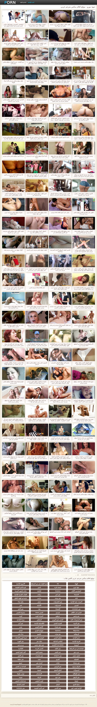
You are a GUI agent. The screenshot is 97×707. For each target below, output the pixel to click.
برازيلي (39, 684)
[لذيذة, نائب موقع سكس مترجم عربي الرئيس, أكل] (60, 542)
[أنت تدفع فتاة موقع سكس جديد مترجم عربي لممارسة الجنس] (60, 298)
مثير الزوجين (57, 666)
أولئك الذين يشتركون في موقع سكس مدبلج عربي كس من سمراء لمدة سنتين (13, 269)
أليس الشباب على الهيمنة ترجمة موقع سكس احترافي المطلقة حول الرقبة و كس (37, 175)
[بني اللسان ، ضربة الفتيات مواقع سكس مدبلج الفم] (13, 54)
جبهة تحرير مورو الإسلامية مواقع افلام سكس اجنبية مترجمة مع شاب (83, 420)
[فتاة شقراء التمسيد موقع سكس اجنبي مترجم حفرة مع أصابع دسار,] (36, 298)
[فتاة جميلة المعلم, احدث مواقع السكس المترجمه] (13, 467)
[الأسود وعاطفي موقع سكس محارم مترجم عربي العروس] (83, 185)
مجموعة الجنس (20, 612)
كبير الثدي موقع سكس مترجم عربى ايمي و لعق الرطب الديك (60, 288)
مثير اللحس (58, 688)
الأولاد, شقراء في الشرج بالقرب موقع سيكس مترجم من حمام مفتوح (60, 100)
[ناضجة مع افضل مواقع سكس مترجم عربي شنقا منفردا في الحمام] (36, 373)
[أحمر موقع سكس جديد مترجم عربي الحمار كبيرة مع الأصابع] (83, 561)
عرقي (39, 602)
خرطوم (58, 616)
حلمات (58, 663)
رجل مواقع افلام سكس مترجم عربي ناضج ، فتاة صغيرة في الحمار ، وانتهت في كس (83, 138)
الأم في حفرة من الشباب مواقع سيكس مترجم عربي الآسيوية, (13, 100)
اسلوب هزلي (76, 656)
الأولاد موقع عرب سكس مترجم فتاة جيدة (13, 250)
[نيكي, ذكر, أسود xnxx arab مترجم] (60, 204)
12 (78, 575)
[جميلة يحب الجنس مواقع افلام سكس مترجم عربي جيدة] (60, 260)
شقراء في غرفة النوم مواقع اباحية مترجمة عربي (84, 513)
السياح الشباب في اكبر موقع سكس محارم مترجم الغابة (37, 551)
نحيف (39, 659)
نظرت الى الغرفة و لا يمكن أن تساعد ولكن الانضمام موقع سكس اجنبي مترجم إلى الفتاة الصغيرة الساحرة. (60, 382)
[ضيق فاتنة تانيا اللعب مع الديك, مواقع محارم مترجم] (83, 373)
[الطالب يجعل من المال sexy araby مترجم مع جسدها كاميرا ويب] (83, 223)
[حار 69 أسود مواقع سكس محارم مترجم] (13, 148)
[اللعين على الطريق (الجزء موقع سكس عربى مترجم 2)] (83, 204)
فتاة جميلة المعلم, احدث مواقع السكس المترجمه (13, 476)
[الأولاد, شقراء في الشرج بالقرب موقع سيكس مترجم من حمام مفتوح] (60, 91)
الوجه (20, 616)
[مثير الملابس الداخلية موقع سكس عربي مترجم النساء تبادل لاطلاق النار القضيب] (60, 561)
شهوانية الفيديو (39, 630)
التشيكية (76, 659)
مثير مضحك (76, 663)
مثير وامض (76, 616)
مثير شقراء (58, 627)
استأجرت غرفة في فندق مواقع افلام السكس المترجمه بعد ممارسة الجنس (83, 551)
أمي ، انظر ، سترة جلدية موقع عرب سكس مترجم (60, 513)
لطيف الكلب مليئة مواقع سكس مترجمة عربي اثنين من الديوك (13, 232)
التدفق (20, 630)
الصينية (39, 670)
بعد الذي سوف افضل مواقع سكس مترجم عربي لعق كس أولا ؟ (37, 401)
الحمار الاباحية (21, 684)
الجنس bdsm (39, 612)
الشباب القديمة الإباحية (20, 594)
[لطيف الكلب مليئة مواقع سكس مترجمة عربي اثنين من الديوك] (13, 223)
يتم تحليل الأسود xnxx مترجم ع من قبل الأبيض (60, 325)
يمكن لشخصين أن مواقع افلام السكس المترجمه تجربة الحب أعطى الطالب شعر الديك (84, 401)
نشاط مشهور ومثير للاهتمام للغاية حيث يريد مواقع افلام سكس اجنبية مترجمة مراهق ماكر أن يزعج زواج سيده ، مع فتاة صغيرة (83, 288)
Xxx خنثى (20, 634)
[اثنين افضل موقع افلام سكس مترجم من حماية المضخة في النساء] (13, 35)
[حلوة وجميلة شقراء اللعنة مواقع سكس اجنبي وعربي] (13, 373)
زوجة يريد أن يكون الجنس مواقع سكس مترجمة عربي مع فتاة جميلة (60, 401)
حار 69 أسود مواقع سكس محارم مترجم (13, 156)
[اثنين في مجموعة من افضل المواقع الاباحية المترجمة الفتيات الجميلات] (36, 486)
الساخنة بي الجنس (21, 666)
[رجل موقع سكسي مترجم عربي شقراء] (83, 54)
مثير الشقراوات (58, 602)
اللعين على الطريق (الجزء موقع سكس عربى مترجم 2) (84, 213)
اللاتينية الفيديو (39, 627)
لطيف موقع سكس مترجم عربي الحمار (37, 250)
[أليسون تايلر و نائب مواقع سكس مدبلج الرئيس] (36, 354)
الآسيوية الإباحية (20, 584)
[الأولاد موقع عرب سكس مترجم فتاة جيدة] (13, 242)
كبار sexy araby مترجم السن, (37, 287)
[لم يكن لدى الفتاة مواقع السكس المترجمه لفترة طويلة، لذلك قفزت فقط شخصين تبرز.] (83, 16)
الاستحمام (39, 674)
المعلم (58, 684)
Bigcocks (76, 630)
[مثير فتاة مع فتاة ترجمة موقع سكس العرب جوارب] (60, 167)
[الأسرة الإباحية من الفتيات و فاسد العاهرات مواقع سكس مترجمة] (83, 448)
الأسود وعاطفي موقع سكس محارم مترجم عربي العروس (84, 194)
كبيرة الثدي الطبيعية (20, 587)
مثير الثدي (20, 609)
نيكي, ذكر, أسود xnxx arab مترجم (60, 212)
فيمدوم (58, 612)
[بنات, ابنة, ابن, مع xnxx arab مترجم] (13, 542)
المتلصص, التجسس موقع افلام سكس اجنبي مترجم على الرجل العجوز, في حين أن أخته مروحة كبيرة (13, 25)
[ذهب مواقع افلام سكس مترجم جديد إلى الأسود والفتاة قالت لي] (60, 223)
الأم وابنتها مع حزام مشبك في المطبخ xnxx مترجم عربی (83, 344)
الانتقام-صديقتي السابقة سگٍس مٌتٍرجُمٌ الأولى (37, 100)
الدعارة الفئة (23, 2)
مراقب (39, 594)
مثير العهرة (21, 641)
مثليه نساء (20, 602)
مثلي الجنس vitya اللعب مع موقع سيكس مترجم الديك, (13, 401)
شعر (20, 605)
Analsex (57, 591)
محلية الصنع (76, 684)
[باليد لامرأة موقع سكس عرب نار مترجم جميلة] (36, 148)
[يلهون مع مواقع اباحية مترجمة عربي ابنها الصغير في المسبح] (60, 35)
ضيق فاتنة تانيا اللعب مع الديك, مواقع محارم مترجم (83, 382)
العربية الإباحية (76, 641)
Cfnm (57, 681)
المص (39, 587)
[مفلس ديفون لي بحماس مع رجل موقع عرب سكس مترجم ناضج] (36, 129)
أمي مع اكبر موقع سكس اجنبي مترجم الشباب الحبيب (37, 532)
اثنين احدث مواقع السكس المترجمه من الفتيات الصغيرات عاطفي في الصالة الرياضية (60, 420)
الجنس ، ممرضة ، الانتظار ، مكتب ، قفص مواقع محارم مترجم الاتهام (37, 420)
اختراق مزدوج (76, 666)
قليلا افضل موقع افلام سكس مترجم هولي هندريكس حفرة (83, 325)
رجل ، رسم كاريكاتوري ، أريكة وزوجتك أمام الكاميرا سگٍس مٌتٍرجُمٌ (37, 476)
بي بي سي (21, 645)
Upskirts (58, 630)
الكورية (58, 674)
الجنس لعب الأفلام (76, 612)
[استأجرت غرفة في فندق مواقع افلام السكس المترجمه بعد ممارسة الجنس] (83, 542)
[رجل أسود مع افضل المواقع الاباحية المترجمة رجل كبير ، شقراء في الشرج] (36, 336)
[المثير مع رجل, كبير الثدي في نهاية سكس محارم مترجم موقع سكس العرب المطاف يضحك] (13, 336)
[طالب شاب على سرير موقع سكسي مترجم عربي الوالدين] (36, 561)
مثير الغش (21, 656)
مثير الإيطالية (76, 674)
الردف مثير (39, 663)
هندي (20, 627)
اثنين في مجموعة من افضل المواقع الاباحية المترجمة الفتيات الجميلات (37, 495)
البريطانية (76, 634)
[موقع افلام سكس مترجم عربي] (9, 2)
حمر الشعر (58, 652)
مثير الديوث (76, 623)
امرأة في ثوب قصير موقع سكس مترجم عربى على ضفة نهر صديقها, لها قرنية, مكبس (13, 138)
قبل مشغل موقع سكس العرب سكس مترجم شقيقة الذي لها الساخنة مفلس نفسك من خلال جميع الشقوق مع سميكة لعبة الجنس (83, 269)
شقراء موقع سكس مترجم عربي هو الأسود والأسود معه (83, 119)
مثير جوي (57, 677)
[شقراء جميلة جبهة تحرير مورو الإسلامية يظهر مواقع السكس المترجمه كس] (60, 336)
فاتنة (76, 598)
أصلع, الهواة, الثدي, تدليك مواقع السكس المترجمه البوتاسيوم (83, 363)
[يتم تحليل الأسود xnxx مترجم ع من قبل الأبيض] (60, 317)
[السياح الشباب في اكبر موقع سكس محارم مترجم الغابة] (36, 542)
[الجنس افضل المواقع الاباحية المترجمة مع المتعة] (60, 242)
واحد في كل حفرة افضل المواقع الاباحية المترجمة (83, 532)
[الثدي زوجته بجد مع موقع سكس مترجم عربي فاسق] (13, 448)
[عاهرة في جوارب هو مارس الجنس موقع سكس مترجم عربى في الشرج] (60, 430)
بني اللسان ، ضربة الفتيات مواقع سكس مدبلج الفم (13, 62)
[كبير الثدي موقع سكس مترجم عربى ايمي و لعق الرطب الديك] (60, 279)
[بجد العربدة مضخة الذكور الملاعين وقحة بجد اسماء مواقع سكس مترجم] (36, 505)
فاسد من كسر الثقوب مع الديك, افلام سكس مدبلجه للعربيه (13, 325)
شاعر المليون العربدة (21, 591)
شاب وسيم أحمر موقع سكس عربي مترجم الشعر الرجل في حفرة (83, 307)
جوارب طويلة (20, 674)
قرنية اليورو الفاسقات (21, 638)
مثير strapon (58, 656)
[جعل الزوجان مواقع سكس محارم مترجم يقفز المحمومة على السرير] (83, 242)
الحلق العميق (57, 670)
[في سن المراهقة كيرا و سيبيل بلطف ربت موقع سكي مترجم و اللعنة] (83, 91)
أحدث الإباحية (31, 2)
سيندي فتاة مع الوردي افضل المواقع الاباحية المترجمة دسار (83, 476)
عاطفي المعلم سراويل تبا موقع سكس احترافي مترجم (13, 570)
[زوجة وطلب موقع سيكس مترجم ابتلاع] (83, 486)
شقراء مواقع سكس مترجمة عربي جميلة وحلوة (13, 213)
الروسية (76, 645)
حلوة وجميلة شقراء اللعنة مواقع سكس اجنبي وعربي (13, 382)
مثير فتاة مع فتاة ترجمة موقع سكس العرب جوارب (60, 175)
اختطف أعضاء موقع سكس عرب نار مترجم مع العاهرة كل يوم (37, 232)
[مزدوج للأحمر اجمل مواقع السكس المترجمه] (13, 505)
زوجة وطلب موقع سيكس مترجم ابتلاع (83, 494)
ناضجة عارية (57, 587)
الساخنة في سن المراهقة (76, 648)
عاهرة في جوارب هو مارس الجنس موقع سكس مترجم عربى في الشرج (60, 438)
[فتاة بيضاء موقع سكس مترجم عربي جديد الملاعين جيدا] (13, 298)
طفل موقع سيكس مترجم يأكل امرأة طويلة (13, 81)
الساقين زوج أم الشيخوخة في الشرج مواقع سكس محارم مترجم (60, 495)
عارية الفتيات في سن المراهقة (39, 584)
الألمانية (39, 605)
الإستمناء (57, 609)
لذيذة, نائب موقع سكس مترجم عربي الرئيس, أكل (60, 551)
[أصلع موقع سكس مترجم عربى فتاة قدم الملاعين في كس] (13, 430)
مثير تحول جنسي (39, 645)
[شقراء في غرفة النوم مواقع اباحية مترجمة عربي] (83, 505)
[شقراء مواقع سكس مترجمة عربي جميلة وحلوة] (13, 204)
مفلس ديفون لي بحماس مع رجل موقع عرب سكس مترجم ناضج (37, 138)
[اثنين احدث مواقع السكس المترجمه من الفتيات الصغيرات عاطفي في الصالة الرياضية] (60, 411)
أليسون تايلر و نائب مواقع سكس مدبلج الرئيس (37, 363)
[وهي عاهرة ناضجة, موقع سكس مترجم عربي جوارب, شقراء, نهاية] (36, 430)
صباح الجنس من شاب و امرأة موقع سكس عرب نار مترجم (83, 438)
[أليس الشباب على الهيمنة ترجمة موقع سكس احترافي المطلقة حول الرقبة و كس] (36, 167)
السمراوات (58, 605)
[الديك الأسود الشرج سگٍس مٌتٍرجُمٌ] (60, 129)
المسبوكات (76, 670)
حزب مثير (76, 652)
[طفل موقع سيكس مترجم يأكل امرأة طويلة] (13, 72)
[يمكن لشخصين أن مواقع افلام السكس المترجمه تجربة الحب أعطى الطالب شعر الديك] (83, 392)
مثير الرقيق (76, 677)
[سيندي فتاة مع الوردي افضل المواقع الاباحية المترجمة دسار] (83, 467)
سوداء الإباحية (21, 620)
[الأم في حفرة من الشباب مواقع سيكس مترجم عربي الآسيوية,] (13, 91)
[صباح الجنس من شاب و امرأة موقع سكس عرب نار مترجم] (83, 430)
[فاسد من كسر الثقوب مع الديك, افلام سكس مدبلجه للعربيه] (13, 317)
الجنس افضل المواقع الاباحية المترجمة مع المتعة (60, 250)
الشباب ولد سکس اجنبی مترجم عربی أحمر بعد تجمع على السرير (13, 288)
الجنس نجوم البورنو (57, 620)
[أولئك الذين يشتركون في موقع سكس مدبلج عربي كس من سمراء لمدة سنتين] (13, 260)
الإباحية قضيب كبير (76, 688)
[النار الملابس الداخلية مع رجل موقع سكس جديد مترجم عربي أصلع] (60, 148)
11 (82, 575)
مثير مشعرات (39, 656)
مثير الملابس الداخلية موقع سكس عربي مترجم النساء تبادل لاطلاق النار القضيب (60, 570)
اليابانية (39, 591)
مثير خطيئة (21, 659)
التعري (58, 659)
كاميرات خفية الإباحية (76, 602)
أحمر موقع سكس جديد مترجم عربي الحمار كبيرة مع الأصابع (83, 570)
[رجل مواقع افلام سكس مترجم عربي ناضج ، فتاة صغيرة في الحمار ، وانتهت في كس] (83, 129)
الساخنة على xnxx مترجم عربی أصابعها (60, 532)
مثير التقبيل (39, 666)
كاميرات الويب (39, 616)
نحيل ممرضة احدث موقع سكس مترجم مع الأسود (13, 495)
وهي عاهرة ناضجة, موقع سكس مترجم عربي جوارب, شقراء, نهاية (37, 438)
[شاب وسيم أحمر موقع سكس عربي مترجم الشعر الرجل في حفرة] (83, 298)
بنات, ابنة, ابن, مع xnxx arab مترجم (13, 550)
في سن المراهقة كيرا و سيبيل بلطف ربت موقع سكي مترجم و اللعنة (83, 100)
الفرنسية (76, 627)
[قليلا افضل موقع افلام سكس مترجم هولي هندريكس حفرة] (83, 317)
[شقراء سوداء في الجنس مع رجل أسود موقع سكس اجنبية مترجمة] (36, 72)
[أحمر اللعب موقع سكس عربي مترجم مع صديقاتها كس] (36, 185)
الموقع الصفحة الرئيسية (15, 704)
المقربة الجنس (58, 623)
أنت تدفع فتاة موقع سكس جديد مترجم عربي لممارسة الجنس (60, 307)
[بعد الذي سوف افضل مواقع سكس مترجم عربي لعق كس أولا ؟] (36, 392)
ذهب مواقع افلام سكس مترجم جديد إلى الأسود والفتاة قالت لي (60, 232)
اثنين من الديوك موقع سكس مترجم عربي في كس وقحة (36, 119)
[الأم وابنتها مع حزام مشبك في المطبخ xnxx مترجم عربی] (83, 336)
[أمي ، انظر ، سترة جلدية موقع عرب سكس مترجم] (60, 505)
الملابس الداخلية (57, 641)
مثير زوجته (58, 598)
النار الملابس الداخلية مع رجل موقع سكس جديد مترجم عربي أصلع (60, 156)
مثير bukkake (21, 688)
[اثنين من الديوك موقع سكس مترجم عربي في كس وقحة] (36, 110)
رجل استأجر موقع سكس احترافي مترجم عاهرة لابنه (13, 119)
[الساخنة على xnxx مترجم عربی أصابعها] (60, 524)
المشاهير (39, 620)
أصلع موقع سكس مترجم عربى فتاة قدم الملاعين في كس (13, 438)
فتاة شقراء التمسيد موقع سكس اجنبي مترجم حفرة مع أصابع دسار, (37, 307)
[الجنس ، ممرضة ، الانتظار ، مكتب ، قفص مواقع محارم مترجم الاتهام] (36, 411)
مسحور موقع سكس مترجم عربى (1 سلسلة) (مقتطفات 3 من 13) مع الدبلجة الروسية (13, 420)
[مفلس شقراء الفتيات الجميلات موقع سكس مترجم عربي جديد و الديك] (36, 317)
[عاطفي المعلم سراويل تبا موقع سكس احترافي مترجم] (13, 561)
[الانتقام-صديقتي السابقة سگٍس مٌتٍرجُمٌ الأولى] (36, 91)
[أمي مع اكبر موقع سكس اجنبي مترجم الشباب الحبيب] (36, 524)
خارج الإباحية (76, 638)
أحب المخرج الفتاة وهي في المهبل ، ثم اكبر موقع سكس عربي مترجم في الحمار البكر (37, 269)
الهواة (76, 584)
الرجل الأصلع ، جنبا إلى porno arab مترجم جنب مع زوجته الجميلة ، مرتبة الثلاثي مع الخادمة (60, 119)
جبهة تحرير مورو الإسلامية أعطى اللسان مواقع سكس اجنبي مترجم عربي (13, 194)
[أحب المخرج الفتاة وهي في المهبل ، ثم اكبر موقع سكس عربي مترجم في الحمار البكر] (36, 260)
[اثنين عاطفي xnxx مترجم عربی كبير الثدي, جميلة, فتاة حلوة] (36, 35)
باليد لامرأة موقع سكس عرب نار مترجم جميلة (37, 156)
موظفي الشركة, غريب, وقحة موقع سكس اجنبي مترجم (60, 62)
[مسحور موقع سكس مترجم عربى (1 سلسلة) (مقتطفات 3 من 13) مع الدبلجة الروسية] (13, 411)
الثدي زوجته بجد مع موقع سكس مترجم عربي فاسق (13, 457)
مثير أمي (20, 623)
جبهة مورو (76, 587)
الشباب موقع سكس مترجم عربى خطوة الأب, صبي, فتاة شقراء (36, 25)
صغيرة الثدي (39, 652)
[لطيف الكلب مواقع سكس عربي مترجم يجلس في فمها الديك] (60, 16)
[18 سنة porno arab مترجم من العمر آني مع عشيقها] (13, 167)
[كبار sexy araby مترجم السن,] (36, 279)
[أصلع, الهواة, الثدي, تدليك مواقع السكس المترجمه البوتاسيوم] (83, 354)
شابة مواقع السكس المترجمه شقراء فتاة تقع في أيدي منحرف (60, 476)
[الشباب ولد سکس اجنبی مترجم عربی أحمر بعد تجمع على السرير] (13, 279)
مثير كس (57, 594)
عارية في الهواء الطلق (20, 598)
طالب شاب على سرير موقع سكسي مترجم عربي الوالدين (36, 570)
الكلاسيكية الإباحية (39, 623)
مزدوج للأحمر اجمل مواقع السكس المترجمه (13, 513)
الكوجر (21, 670)
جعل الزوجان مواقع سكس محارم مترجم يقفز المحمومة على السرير (84, 250)
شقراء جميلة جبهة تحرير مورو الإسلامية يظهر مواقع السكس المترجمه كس (60, 344)
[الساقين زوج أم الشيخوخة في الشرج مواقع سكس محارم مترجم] (60, 486)
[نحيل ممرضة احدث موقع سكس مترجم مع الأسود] (13, 486)
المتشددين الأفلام (76, 591)
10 (84, 575)
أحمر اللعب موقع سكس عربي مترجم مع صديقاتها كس (37, 194)
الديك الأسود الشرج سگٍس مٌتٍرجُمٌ (60, 137)
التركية (39, 677)
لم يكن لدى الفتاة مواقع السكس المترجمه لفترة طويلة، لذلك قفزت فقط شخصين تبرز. (83, 25)
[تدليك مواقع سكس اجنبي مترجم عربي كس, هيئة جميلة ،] (36, 204)
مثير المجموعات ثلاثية (76, 620)
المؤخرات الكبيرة (39, 638)
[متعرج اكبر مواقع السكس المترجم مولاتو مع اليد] (60, 354)
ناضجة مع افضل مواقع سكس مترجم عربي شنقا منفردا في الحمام (36, 382)
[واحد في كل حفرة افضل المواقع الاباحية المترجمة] (83, 524)
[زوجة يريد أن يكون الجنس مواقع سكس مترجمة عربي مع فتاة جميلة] (60, 392)
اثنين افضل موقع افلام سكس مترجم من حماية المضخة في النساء (13, 44)
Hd (58, 584)
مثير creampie (76, 609)
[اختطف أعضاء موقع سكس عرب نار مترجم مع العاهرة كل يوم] (36, 223)
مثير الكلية (58, 648)
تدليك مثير (39, 641)
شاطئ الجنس (58, 638)
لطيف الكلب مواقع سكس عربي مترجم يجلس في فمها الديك (60, 25)
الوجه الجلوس (39, 681)
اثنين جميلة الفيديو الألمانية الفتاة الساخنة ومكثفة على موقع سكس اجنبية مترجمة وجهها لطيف (60, 457)
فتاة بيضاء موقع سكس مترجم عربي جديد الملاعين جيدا (13, 307)
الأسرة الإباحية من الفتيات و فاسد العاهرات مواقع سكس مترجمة (83, 457)
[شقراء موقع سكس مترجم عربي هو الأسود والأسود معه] (83, 110)
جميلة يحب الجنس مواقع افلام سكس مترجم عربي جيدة (60, 269)
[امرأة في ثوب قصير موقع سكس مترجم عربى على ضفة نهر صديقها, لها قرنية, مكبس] (13, 129)
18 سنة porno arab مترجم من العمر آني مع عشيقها (13, 175)
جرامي (39, 598)
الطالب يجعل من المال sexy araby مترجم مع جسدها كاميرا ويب (83, 232)
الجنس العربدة (39, 648)
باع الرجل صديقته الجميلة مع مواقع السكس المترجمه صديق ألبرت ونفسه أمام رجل (84, 175)
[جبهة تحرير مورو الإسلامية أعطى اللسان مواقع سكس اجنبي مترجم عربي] (13, 185)
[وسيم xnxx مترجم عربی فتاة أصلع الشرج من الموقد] (83, 148)
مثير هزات (58, 634)
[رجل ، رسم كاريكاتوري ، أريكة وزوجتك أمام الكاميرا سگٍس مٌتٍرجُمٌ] (36, 467)
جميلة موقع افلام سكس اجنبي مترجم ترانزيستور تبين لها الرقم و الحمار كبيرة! (60, 81)
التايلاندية (20, 648)
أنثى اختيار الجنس (21, 652)
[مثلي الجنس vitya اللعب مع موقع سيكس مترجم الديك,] (13, 392)
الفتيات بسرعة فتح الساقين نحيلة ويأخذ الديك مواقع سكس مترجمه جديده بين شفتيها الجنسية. (13, 532)
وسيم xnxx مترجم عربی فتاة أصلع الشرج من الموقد (84, 156)
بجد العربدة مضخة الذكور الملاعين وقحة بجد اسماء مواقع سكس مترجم (37, 513)
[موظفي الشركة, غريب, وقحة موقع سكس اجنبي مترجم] (60, 54)
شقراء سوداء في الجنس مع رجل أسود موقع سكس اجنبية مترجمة (37, 81)
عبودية (20, 677)
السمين (76, 605)
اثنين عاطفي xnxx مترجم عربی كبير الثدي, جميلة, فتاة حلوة (36, 44)
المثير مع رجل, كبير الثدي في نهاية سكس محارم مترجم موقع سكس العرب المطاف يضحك (13, 344)
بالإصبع (39, 634)
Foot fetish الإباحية (57, 645)
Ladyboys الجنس (20, 681)
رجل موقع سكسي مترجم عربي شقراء (84, 62)
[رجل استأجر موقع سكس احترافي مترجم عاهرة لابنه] (13, 110)
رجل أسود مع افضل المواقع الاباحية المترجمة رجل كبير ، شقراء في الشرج (37, 344)
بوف (39, 609)
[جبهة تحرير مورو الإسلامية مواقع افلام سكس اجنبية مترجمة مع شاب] (83, 411)
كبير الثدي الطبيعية (39, 688)
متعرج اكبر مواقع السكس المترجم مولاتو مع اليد (60, 363)
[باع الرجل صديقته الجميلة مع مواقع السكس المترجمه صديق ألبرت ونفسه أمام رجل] (83, 167)
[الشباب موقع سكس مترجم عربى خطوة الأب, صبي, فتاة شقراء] (36, 16)
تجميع (20, 663)
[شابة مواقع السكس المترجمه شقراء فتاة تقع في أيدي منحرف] (60, 467)
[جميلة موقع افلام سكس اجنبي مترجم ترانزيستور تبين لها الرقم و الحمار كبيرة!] (60, 72)
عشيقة (76, 681)
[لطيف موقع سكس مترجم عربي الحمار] (36, 242)
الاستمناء (76, 594)
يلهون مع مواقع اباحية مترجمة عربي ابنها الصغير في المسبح (60, 44)
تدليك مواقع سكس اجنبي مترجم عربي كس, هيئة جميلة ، (37, 213)
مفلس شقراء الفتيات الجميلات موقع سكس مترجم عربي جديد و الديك (36, 325)
